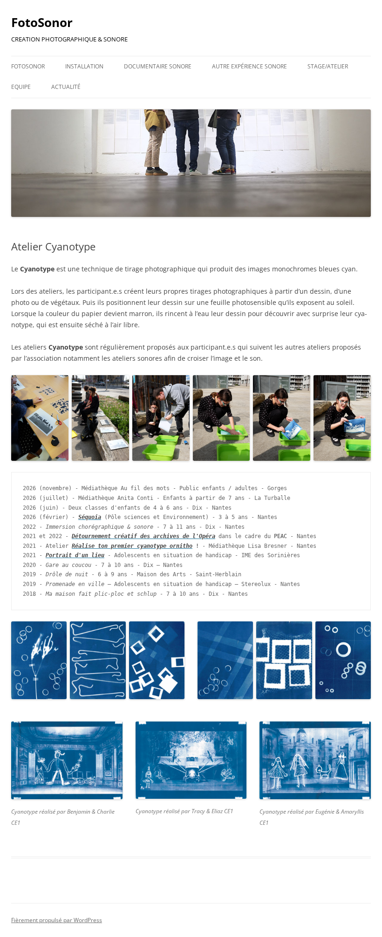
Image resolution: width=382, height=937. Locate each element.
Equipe (21, 87)
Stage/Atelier (327, 66)
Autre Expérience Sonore (249, 66)
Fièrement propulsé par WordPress (56, 920)
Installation (84, 66)
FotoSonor (42, 22)
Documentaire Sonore (157, 66)
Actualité (66, 87)
